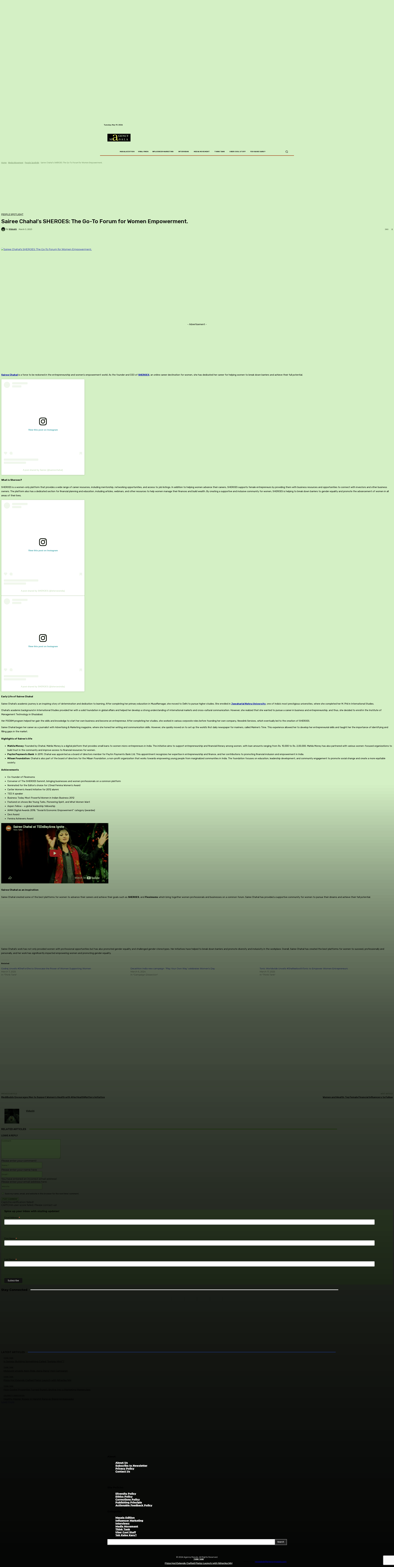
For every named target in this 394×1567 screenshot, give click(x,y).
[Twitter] (216, 1301)
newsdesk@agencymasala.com (271, 1561)
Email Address (12, 1217)
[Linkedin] (190, 1301)
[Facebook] (203, 1301)
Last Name (10, 1259)
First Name (10, 1238)
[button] (286, 151)
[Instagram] (177, 1301)
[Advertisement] (24, 1330)
